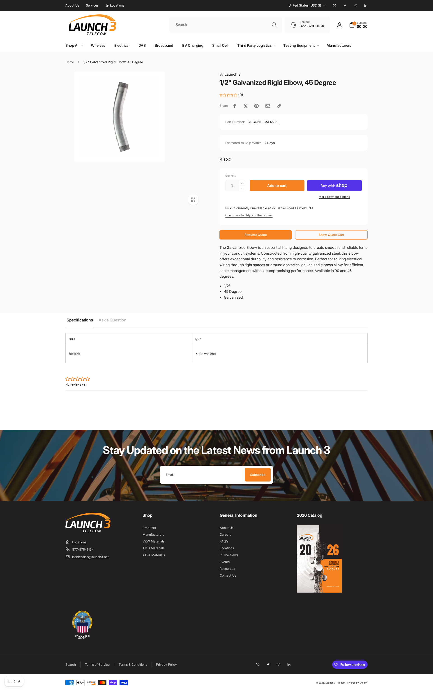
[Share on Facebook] (235, 106)
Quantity (230, 175)
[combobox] (225, 25)
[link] (72, 5)
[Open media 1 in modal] (133, 140)
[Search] (274, 24)
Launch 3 (230, 74)
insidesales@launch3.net (90, 557)
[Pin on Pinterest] (256, 106)
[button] (358, 24)
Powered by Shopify (357, 682)
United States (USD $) (304, 5)
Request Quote (255, 235)
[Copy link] (279, 106)
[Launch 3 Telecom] (88, 531)
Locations (79, 542)
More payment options (334, 196)
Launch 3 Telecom (335, 682)
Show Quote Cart (331, 235)
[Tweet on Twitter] (245, 106)
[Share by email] (268, 106)
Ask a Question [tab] (112, 320)
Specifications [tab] (80, 320)
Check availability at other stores (249, 215)
